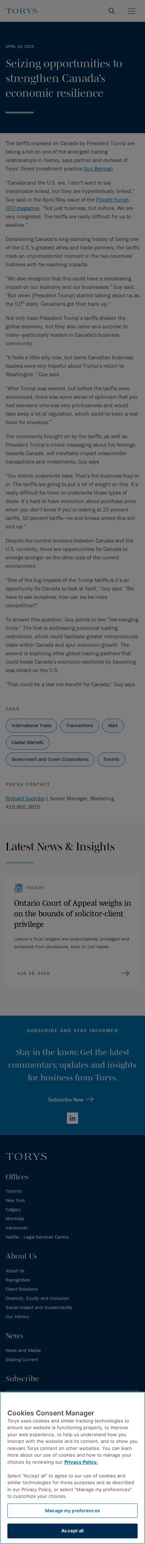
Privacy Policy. (81, 1462)
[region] (72, 1468)
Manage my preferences (72, 1510)
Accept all (72, 1530)
